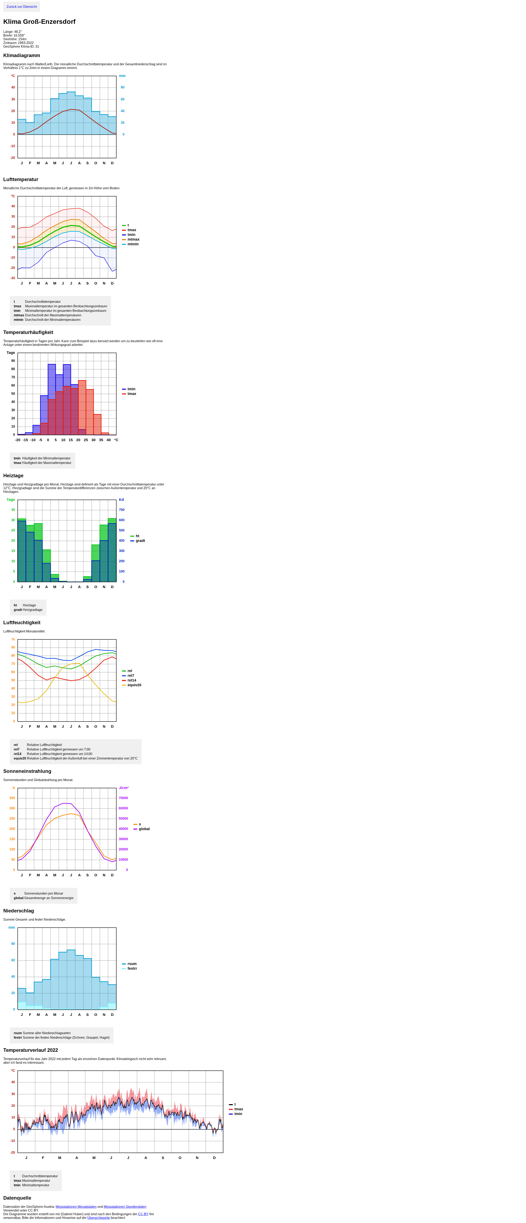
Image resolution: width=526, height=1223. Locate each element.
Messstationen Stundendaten (125, 1206)
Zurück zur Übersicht (22, 6)
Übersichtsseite (98, 1218)
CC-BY (143, 1214)
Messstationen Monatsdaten (76, 1206)
